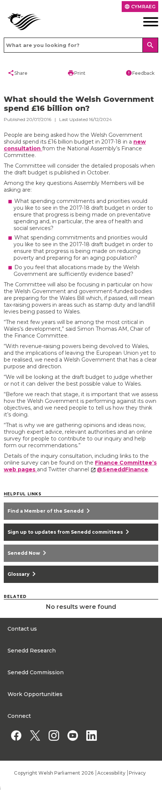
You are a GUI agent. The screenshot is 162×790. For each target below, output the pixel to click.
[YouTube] (72, 735)
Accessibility (111, 773)
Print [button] (76, 73)
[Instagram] (53, 735)
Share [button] (18, 73)
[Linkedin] (91, 735)
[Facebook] (16, 735)
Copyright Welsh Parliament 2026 (53, 773)
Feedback (139, 73)
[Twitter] (34, 735)
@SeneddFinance (122, 469)
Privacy (137, 773)
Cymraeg (140, 6)
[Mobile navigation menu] (142, 21)
